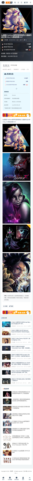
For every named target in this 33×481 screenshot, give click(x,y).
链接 (11, 306)
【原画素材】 (16, 69)
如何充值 (16, 479)
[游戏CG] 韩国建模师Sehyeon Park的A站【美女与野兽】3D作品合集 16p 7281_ (20, 364)
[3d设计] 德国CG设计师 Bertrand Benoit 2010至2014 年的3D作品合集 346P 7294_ (20, 332)
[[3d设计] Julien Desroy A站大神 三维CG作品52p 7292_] (6, 342)
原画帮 (11, 471)
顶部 (30, 479)
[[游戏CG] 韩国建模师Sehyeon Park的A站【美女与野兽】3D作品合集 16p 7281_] (6, 364)
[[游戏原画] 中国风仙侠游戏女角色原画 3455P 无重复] (7, 417)
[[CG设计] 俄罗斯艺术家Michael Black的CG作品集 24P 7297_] (6, 325)
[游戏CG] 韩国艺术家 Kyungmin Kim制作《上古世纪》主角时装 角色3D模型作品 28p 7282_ (21, 356)
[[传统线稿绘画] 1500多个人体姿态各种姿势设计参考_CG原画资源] (7, 439)
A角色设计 (13, 326)
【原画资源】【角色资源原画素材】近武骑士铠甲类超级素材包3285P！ (21, 401)
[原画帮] (2, 40)
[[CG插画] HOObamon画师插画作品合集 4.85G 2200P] (7, 425)
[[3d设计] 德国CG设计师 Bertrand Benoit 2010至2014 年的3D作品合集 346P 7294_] (6, 334)
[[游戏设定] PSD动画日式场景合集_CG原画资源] (7, 408)
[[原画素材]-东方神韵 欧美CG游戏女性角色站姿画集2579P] (7, 432)
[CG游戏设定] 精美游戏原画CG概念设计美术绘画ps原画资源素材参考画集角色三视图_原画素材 (21, 460)
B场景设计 (13, 334)
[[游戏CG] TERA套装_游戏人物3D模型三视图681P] (6, 381)
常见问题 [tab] (14, 65)
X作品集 (23, 69)
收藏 (6, 306)
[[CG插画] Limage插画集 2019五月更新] (7, 454)
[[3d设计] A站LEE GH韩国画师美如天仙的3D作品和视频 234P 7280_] (6, 372)
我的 (23, 479)
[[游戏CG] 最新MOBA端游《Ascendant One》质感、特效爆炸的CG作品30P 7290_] (6, 348)
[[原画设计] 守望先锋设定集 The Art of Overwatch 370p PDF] (7, 447)
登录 (26, 2)
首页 (10, 69)
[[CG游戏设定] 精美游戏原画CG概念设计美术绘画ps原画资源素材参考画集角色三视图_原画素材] (7, 460)
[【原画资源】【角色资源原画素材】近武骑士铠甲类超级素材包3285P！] (7, 403)
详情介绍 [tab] (6, 65)
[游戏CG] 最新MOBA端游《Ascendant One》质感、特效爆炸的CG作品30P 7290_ (20, 348)
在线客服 (10, 479)
